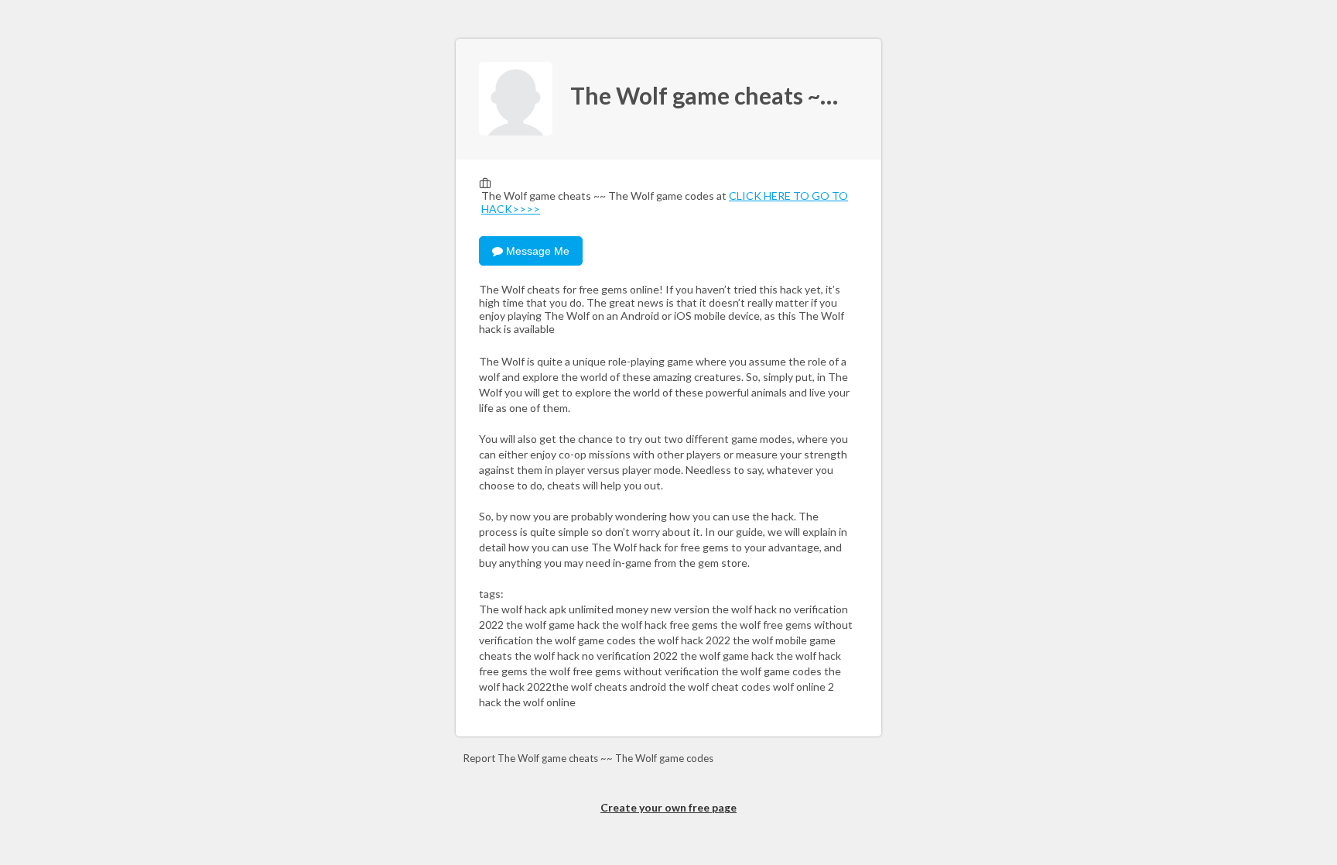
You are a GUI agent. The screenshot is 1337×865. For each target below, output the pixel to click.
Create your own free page (668, 807)
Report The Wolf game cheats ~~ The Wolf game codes (588, 758)
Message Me (536, 251)
